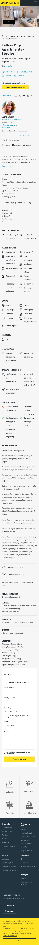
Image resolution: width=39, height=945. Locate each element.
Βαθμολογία (8, 708)
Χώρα (6, 721)
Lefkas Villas (6, 127)
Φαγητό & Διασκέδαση (28, 837)
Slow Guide (24, 878)
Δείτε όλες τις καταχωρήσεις (12, 119)
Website (7, 145)
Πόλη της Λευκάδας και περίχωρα (15, 36)
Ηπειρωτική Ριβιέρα (27, 851)
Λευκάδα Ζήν (25, 863)
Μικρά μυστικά (7, 831)
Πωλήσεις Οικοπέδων (9, 870)
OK (19, 941)
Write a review (6, 96)
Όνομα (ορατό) (9, 687)
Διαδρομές (5, 839)
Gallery (9, 22)
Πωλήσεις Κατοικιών (9, 866)
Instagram (29, 145)
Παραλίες (5, 835)
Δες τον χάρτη (8, 66)
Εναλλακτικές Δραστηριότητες (26, 842)
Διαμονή (23, 829)
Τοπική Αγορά (25, 847)
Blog (22, 859)
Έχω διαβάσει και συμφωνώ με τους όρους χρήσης (17, 752)
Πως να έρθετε (7, 828)
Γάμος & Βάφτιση (7, 863)
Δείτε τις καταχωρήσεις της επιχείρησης (15, 135)
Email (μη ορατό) (9, 698)
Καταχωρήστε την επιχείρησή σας (14, 898)
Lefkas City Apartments (9, 125)
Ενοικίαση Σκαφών (26, 833)
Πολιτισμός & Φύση (8, 846)
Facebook (17, 145)
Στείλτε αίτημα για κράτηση (15, 87)
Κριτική (6, 732)
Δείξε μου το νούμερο (11, 140)
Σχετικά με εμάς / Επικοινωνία (26, 883)
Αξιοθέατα (5, 842)
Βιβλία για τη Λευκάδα (28, 866)
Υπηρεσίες (5, 859)
